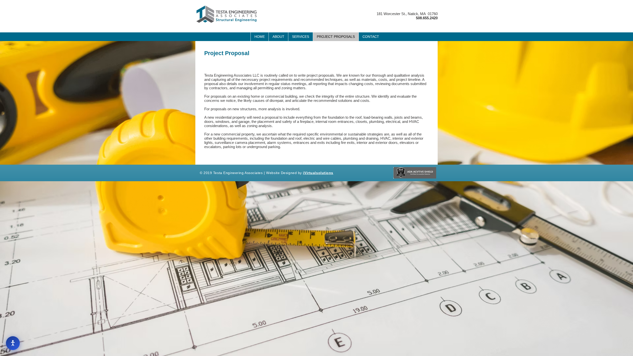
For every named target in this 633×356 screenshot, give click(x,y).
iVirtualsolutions (318, 173)
